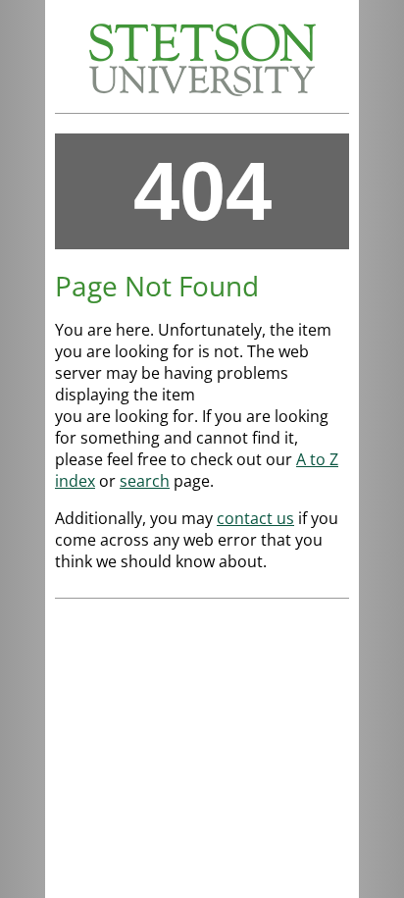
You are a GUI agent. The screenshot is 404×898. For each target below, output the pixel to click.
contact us (255, 518)
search (145, 481)
